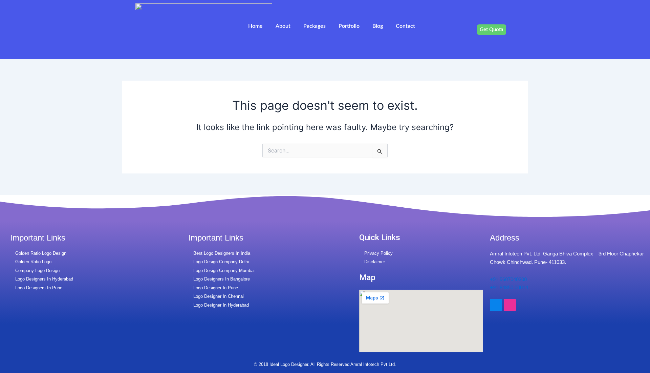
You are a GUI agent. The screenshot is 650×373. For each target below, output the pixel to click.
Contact (405, 26)
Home (255, 26)
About (283, 26)
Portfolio (349, 26)
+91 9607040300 (508, 279)
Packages (314, 26)
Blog (377, 26)
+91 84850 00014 (509, 287)
